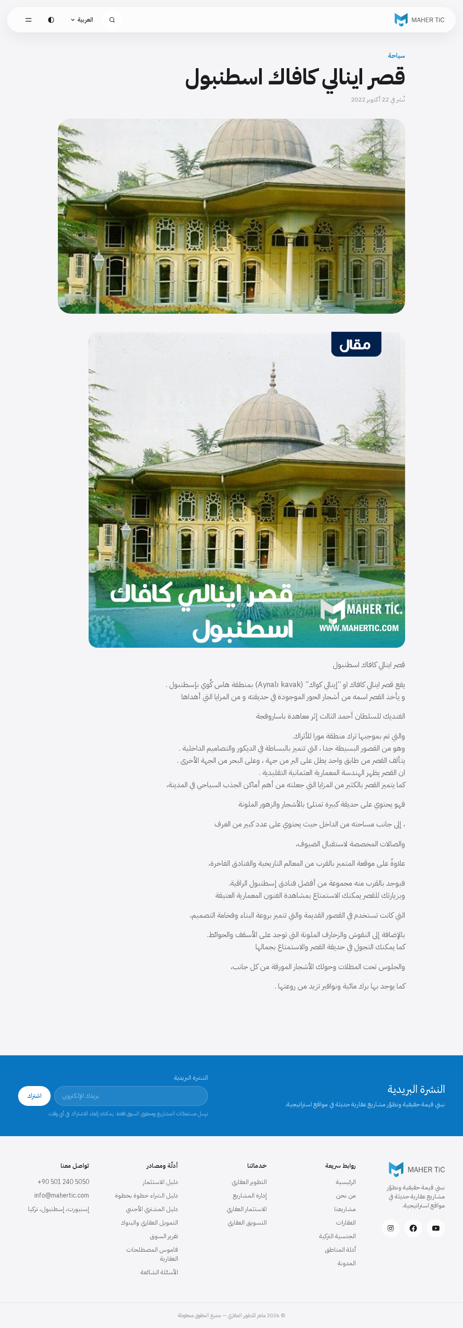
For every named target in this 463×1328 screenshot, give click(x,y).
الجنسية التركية (337, 1236)
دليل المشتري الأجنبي (152, 1209)
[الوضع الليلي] (51, 20)
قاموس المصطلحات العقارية (152, 1254)
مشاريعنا (345, 1209)
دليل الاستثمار (160, 1182)
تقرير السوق (164, 1236)
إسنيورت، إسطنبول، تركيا (58, 1209)
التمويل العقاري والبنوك (149, 1222)
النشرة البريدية (191, 1077)
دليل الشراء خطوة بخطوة (146, 1195)
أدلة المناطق (340, 1249)
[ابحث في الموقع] (112, 20)
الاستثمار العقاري (247, 1209)
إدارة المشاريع (250, 1195)
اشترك (34, 1095)
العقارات (346, 1222)
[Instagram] (391, 1228)
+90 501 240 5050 (63, 1182)
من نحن (346, 1195)
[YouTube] (436, 1228)
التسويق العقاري (247, 1222)
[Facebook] (413, 1228)
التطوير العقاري (249, 1182)
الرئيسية (346, 1182)
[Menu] (28, 20)
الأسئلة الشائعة (159, 1272)
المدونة (347, 1263)
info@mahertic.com (61, 1195)
